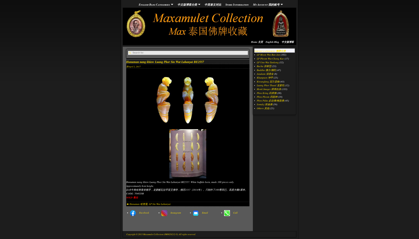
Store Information (237, 4)
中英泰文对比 (213, 4)
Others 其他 (263, 108)
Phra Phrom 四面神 (267, 96)
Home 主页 (257, 42)
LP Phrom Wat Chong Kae (270, 58)
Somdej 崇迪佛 (264, 104)
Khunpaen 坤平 (265, 77)
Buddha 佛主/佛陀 (266, 70)
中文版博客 (288, 42)
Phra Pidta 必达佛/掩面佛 (270, 100)
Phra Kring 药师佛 (266, 93)
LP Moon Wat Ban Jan (268, 54)
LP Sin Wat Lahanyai (160, 204)
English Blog (272, 42)
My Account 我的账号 (266, 4)
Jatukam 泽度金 (265, 73)
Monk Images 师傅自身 (269, 89)
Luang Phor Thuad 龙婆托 (270, 85)
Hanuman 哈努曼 (138, 204)
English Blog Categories (154, 4)
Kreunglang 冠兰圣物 (268, 81)
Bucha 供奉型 (264, 66)
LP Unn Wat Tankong (268, 62)
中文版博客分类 (187, 4)
